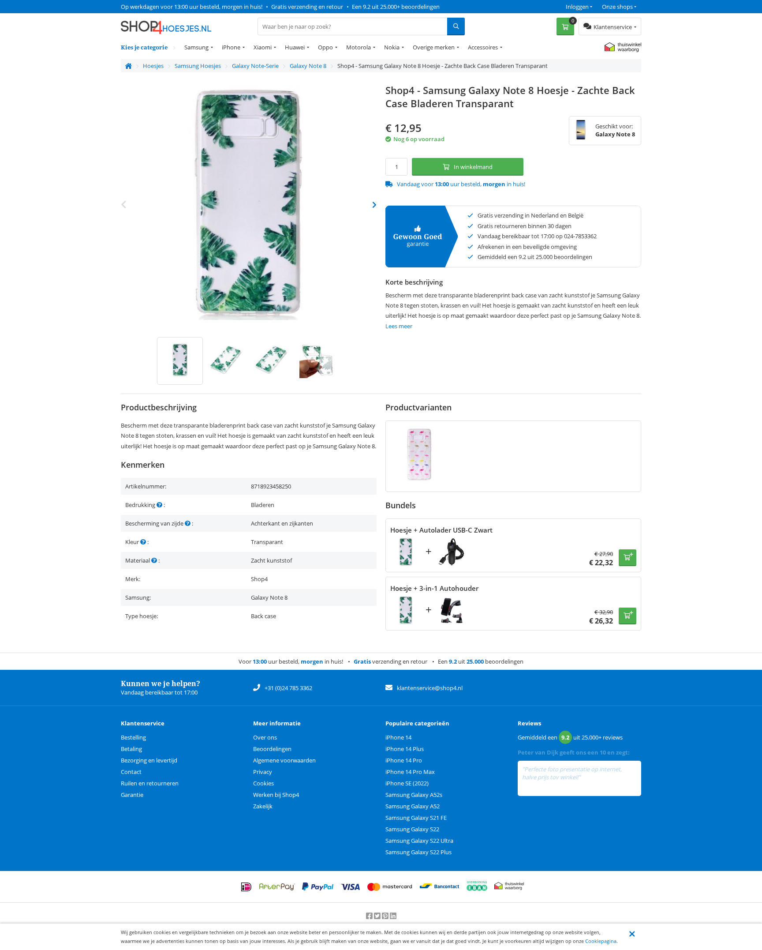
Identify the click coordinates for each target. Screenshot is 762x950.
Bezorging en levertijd (149, 760)
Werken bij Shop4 (276, 795)
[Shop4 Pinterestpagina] (386, 916)
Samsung (196, 47)
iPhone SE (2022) (407, 783)
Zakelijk (263, 806)
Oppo (325, 47)
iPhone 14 (398, 737)
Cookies (263, 783)
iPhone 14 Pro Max (410, 772)
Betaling (131, 749)
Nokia (392, 47)
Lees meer (398, 326)
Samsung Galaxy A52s (413, 795)
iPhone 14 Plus (404, 749)
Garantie (132, 795)
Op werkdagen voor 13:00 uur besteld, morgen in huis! (191, 7)
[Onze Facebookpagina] (370, 916)
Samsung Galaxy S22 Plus (418, 852)
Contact (131, 772)
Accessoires (483, 47)
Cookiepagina (600, 941)
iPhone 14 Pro (403, 760)
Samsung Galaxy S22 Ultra (419, 841)
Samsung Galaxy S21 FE (416, 818)
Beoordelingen (272, 749)
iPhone (231, 47)
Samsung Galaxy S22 (412, 829)
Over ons (265, 737)
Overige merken (434, 47)
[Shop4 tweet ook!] (378, 916)
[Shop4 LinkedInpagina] (393, 916)
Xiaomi (263, 47)
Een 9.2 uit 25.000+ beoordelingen (396, 7)
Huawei (295, 47)
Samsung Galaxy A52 (412, 806)
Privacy (262, 772)
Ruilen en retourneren (150, 783)
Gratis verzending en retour (307, 7)
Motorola (358, 47)
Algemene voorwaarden (284, 760)
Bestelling (133, 737)
